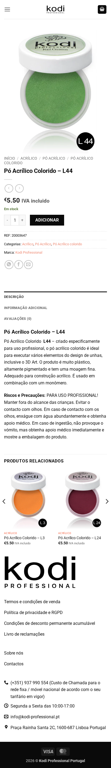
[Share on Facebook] (18, 264)
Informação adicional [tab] (25, 308)
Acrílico (28, 158)
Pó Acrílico (54, 158)
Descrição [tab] (14, 297)
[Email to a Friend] (28, 264)
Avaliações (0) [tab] (18, 319)
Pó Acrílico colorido (67, 244)
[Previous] (4, 512)
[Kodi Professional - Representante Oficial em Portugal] (55, 9)
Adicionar (47, 220)
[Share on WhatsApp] (9, 264)
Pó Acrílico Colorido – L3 (24, 538)
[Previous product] (19, 188)
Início (9, 158)
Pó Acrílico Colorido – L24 (79, 538)
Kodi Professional (28, 252)
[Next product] (9, 188)
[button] (7, 9)
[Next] (106, 512)
